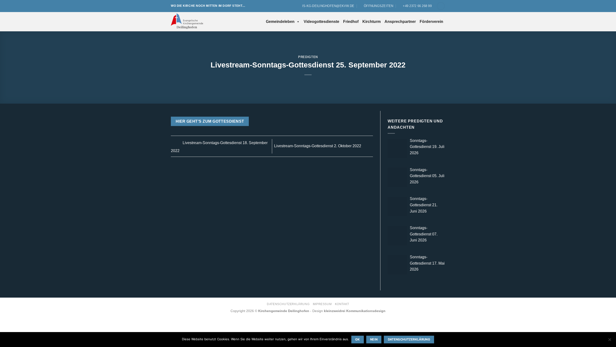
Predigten (308, 57)
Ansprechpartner (400, 22)
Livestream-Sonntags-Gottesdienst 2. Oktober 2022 (318, 146)
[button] (441, 6)
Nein (374, 339)
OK (357, 339)
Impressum (322, 304)
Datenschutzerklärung (288, 304)
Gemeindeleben (280, 22)
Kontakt (342, 304)
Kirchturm (371, 22)
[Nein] (609, 341)
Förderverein (431, 22)
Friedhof (351, 22)
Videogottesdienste (321, 22)
